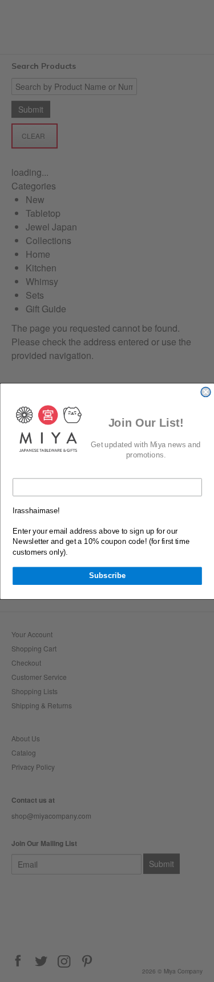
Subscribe (107, 575)
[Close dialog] (206, 392)
